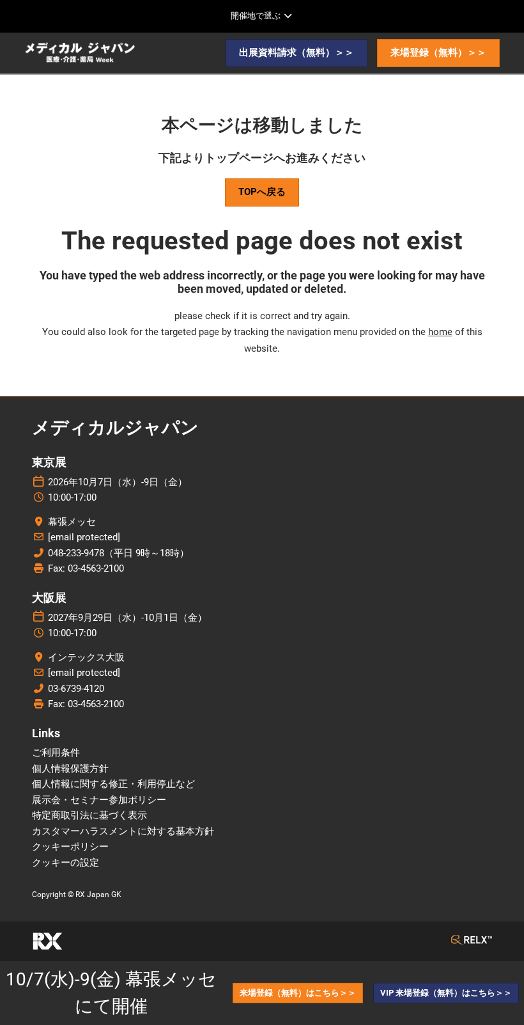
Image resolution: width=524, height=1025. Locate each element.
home (440, 332)
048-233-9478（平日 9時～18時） (118, 553)
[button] (296, 53)
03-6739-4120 (76, 688)
